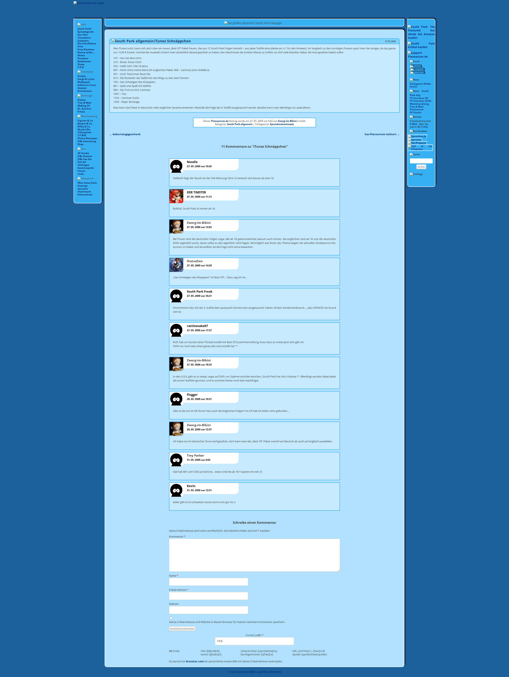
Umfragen (83, 165)
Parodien (83, 58)
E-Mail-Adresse (178, 590)
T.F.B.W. (82, 135)
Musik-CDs (84, 129)
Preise (81, 111)
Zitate (81, 64)
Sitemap (82, 185)
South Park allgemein (240, 124)
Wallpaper (84, 82)
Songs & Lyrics (86, 79)
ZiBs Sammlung (87, 141)
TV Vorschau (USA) (420, 101)
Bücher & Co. (85, 123)
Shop (81, 144)
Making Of (84, 105)
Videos (81, 100)
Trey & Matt (84, 102)
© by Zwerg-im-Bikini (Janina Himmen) (254, 672)
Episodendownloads (282, 124)
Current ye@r (254, 635)
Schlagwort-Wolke (420, 83)
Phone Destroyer (87, 138)
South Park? (85, 28)
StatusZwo (195, 261)
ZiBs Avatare (85, 156)
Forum (81, 171)
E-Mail (413, 124)
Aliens (81, 55)
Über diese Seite (87, 182)
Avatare (82, 88)
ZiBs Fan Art (85, 159)
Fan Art (82, 162)
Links (81, 174)
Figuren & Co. (85, 120)
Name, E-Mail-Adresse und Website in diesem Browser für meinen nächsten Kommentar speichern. (227, 622)
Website (174, 604)
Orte (80, 46)
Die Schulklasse (87, 43)
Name (173, 575)
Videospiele (84, 132)
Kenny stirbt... (86, 52)
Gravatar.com (195, 661)
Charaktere (84, 37)
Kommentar (177, 536)
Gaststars (83, 40)
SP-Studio (83, 153)
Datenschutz (85, 194)
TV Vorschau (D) (419, 98)
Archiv (413, 86)
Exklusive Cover (87, 85)
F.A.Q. (81, 67)
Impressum (84, 191)
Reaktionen (84, 61)
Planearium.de (220, 121)
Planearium (417, 109)
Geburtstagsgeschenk (125, 134)
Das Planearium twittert (382, 134)
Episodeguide (86, 31)
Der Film (83, 34)
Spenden (83, 188)
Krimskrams (85, 91)
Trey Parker (195, 455)
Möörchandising (419, 104)
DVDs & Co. (84, 126)
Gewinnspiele (86, 168)
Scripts (82, 76)
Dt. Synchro (84, 108)
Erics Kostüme (86, 49)
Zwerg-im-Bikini (287, 121)
